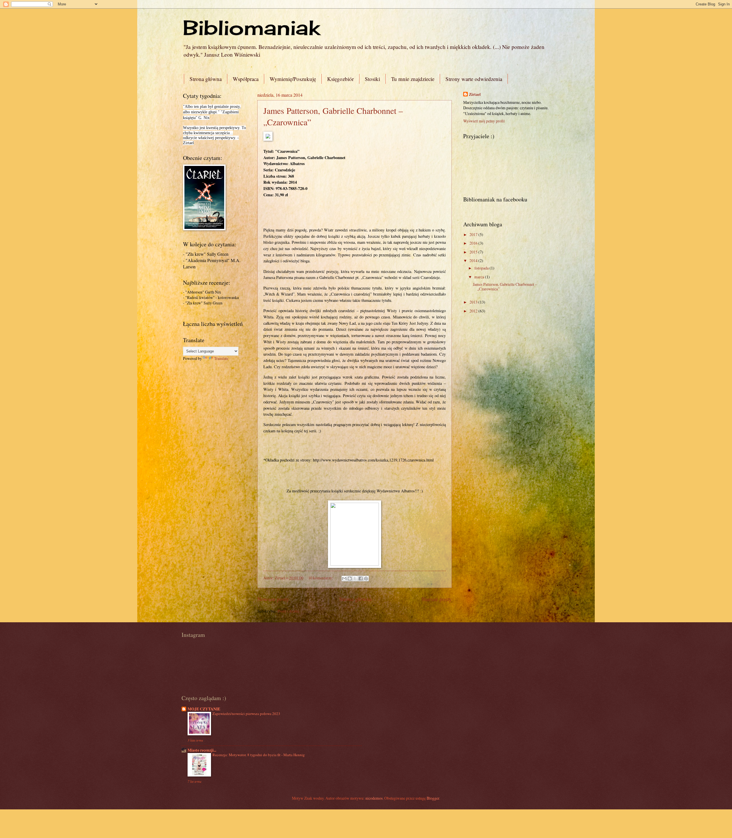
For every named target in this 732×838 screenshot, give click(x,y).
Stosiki (372, 78)
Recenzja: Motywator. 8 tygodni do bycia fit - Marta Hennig (258, 754)
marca (479, 277)
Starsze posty (437, 599)
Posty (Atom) (288, 611)
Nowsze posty (273, 599)
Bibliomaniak (251, 27)
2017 (474, 234)
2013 (474, 302)
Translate (221, 358)
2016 (474, 243)
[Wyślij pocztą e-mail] (344, 578)
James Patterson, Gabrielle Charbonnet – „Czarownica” (505, 287)
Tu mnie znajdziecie (412, 78)
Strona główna (206, 78)
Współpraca (245, 78)
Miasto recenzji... (202, 750)
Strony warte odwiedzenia (473, 78)
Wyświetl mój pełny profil (484, 121)
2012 (474, 311)
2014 (474, 260)
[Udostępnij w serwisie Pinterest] (366, 578)
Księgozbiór (340, 78)
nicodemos (374, 798)
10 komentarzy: (321, 578)
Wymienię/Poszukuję (293, 78)
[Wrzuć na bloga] (350, 578)
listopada (482, 268)
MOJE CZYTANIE (204, 709)
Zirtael (475, 94)
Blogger (433, 798)
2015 (474, 252)
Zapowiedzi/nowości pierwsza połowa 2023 (246, 713)
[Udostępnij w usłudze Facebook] (360, 578)
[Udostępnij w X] (355, 578)
